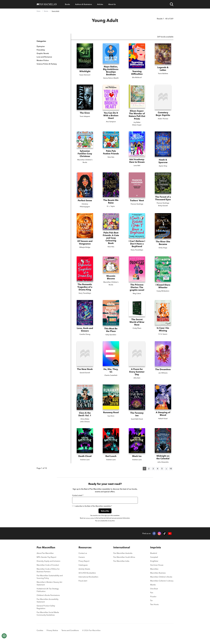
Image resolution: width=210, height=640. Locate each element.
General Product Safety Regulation (46, 607)
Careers (82, 557)
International (121, 547)
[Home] (47, 4)
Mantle (153, 585)
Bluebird (153, 553)
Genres (46, 11)
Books (67, 4)
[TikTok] (164, 533)
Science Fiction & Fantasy (47, 64)
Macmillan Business (158, 573)
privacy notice (90, 518)
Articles (100, 4)
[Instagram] (159, 533)
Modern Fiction (43, 60)
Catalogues (83, 565)
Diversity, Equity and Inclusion (48, 561)
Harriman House (156, 565)
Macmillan (154, 569)
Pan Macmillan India (121, 561)
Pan (151, 592)
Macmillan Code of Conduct (48, 565)
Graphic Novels (43, 53)
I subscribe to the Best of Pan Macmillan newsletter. (93, 506)
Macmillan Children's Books (161, 577)
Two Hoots (154, 604)
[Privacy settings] (4, 635)
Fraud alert (83, 581)
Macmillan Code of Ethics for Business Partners (48, 570)
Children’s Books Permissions (48, 595)
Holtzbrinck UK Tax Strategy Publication (48, 590)
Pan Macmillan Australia (122, 553)
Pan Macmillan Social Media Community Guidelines (48, 613)
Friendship (41, 50)
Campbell (154, 557)
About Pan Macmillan (45, 553)
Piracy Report (84, 561)
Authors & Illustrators (83, 4)
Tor (151, 600)
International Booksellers (88, 577)
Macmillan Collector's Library (161, 581)
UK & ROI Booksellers (87, 573)
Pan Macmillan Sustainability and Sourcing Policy (50, 576)
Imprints (155, 547)
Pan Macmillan (46, 547)
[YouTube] (170, 533)
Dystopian (41, 46)
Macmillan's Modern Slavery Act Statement (49, 583)
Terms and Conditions (70, 630)
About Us (112, 4)
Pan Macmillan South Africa (124, 557)
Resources (85, 547)
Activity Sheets (84, 569)
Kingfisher (154, 561)
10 (171, 468)
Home (38, 11)
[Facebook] (154, 533)
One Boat (154, 589)
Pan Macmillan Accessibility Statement (47, 600)
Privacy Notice (52, 630)
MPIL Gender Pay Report (46, 557)
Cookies (40, 630)
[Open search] (171, 4)
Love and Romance (44, 57)
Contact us (83, 553)
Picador (153, 596)
